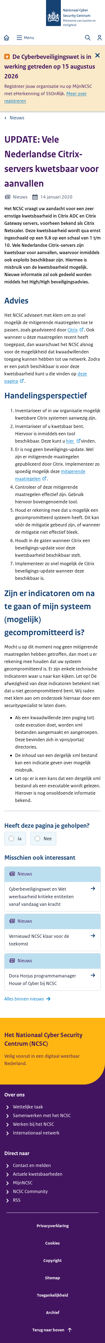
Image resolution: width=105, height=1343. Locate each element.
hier (70, 441)
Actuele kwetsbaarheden (37, 1174)
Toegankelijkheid (52, 1295)
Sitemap (52, 1277)
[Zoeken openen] (87, 37)
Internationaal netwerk (36, 1133)
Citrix (73, 330)
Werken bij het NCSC (33, 1124)
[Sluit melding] (97, 55)
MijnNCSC (22, 1183)
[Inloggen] (99, 37)
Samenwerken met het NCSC (42, 1115)
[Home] (6, 37)
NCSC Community (30, 1191)
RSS (16, 1200)
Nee (48, 839)
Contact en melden (32, 1165)
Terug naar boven (48, 1329)
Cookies (52, 1243)
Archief (52, 1312)
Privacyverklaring (53, 1225)
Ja (20, 839)
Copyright (52, 1260)
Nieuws (17, 118)
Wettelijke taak (28, 1107)
